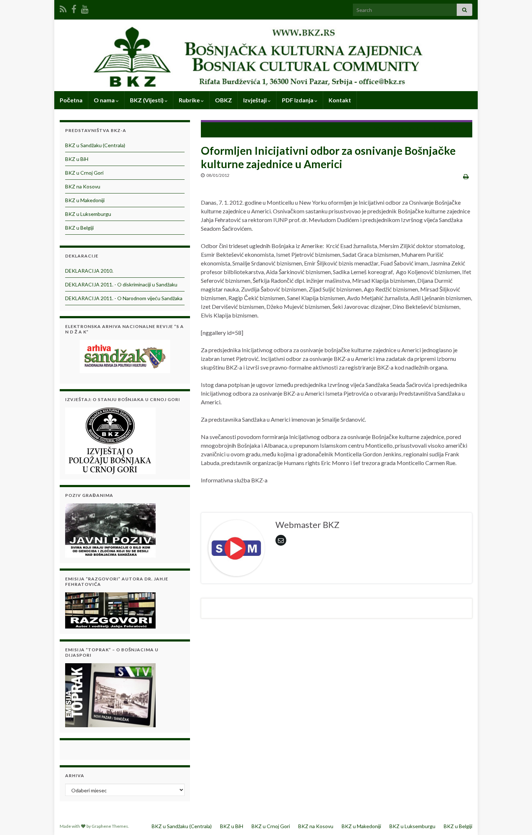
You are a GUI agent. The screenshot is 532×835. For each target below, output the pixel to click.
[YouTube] (85, 8)
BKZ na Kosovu (82, 186)
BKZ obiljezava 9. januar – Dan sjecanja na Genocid (270, 129)
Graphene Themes (110, 826)
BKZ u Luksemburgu (88, 214)
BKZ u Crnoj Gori (84, 173)
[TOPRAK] (110, 694)
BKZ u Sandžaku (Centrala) (95, 145)
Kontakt (340, 100)
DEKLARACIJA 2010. (89, 271)
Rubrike (190, 100)
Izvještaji (255, 100)
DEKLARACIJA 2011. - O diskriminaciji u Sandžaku (121, 284)
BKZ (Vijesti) (147, 100)
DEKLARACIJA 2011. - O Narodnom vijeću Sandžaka (123, 298)
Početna (71, 100)
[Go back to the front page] (266, 55)
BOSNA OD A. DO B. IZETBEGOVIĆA (416, 129)
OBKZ (223, 100)
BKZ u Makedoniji (85, 200)
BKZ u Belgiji (79, 228)
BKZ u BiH (76, 159)
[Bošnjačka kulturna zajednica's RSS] (63, 8)
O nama (105, 100)
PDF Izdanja (298, 100)
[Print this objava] (466, 176)
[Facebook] (73, 8)
